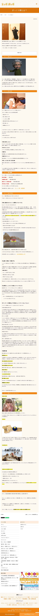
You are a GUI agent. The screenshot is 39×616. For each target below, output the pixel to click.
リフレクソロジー (11, 597)
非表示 (20, 52)
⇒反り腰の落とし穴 (21, 254)
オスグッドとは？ (4, 583)
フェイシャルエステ (34, 597)
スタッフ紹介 (3, 528)
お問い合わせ (3, 535)
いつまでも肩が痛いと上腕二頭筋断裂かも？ (9, 585)
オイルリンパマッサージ (16, 598)
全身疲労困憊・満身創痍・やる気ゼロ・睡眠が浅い (9, 561)
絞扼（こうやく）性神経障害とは (32, 514)
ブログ (21, 528)
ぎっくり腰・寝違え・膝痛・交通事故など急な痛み (9, 565)
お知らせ (22, 526)
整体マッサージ (4, 597)
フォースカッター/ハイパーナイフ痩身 (23, 597)
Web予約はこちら (29, 614)
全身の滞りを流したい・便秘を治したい (8, 550)
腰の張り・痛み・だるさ (5, 544)
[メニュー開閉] (36, 3)
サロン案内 (3, 533)
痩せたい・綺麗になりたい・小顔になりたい (9, 546)
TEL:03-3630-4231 (10, 614)
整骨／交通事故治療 (32, 598)
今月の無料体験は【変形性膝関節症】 (8, 575)
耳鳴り (2, 514)
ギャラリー (31, 603)
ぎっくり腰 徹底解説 (20, 188)
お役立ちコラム (23, 524)
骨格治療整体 (24, 598)
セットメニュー (4, 526)
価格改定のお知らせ (4, 581)
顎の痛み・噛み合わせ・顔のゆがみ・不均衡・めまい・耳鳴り (9, 558)
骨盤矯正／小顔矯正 (7, 598)
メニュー (6, 603)
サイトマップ (3, 539)
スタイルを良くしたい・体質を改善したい (9, 555)
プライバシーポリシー (5, 537)
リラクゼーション (4, 567)
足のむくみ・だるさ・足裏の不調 (7, 548)
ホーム (2, 524)
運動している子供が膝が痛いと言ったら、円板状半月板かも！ (9, 578)
